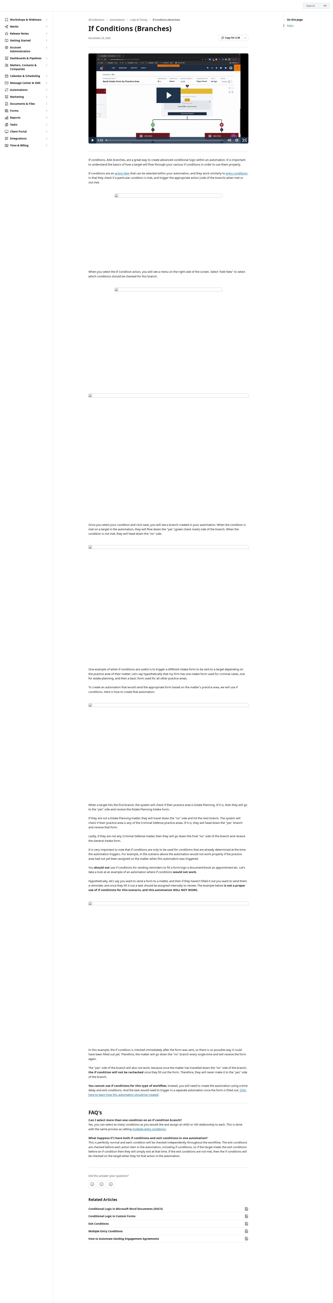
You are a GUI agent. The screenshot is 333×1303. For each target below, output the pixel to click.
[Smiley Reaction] (111, 1184)
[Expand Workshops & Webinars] (46, 19)
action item (122, 173)
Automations (117, 19)
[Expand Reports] (46, 117)
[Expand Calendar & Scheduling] (46, 76)
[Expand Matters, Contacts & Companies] (46, 65)
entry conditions (236, 173)
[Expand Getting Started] (46, 40)
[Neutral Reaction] (101, 1184)
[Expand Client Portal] (46, 131)
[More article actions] (245, 38)
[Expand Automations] (46, 90)
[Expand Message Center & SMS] (46, 83)
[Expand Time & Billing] (46, 145)
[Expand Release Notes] (46, 33)
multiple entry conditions (149, 1129)
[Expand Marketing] (46, 97)
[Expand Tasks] (46, 124)
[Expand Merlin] (46, 26)
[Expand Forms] (46, 110)
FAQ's (290, 25)
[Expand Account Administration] (46, 47)
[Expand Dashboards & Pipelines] (46, 58)
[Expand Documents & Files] (46, 103)
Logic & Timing (138, 19)
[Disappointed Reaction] (92, 1184)
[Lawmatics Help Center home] (4, 6)
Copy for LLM (232, 37)
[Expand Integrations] (46, 138)
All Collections (96, 19)
